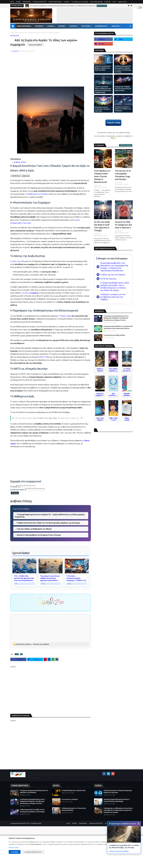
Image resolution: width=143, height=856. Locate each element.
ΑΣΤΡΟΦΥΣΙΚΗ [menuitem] (85, 26)
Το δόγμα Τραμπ (64, 316)
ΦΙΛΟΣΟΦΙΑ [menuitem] (73, 26)
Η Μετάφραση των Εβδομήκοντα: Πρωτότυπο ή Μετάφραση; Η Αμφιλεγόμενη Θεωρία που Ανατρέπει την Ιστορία (118, 810)
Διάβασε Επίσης (20, 162)
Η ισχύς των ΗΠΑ (17, 261)
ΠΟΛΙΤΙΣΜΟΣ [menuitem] (39, 26)
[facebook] (103, 39)
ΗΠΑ (21, 32)
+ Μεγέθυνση (15, 176)
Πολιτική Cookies (14, 847)
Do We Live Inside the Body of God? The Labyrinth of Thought (102, 226)
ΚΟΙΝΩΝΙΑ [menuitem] (50, 26)
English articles (122, 2)
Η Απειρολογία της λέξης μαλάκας (114, 335)
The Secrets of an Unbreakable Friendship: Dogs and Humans (123, 175)
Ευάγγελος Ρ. (15, 51)
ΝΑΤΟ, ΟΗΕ (44, 357)
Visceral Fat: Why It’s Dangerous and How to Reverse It (123, 225)
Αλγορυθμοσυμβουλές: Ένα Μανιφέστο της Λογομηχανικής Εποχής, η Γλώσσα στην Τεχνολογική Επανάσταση (114, 267)
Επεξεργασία (14, 36)
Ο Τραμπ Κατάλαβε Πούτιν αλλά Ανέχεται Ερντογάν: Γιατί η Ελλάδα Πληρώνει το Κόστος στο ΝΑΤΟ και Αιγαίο (114, 286)
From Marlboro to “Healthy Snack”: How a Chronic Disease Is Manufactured (102, 176)
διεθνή (17, 654)
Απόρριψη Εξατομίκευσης (33, 852)
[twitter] (123, 39)
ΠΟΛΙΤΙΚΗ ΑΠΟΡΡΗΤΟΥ (39, 2)
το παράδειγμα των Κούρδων (36, 194)
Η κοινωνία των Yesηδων (70, 799)
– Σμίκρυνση (25, 176)
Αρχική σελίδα (14, 32)
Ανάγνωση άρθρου (35, 45)
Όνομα (13, 486)
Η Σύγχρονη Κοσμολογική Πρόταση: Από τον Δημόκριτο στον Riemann (34, 791)
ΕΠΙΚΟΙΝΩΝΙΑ (27, 2)
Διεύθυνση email (17, 489)
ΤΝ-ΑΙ (114, 2)
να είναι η (30, 293)
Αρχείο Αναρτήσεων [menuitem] (23, 26)
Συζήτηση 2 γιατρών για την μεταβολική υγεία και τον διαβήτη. (112, 297)
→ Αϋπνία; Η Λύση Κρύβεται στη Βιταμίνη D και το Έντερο (38, 535)
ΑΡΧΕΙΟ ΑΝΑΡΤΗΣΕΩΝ (55, 2)
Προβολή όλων (125, 145)
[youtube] (103, 44)
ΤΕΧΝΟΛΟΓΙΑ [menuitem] (115, 26)
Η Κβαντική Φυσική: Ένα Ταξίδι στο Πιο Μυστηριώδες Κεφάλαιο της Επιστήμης (32, 811)
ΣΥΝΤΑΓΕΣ (108, 2)
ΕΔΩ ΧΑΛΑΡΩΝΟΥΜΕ (96, 2)
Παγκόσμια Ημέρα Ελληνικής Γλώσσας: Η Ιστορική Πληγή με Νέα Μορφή (116, 800)
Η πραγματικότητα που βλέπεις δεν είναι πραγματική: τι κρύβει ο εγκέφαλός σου (56, 6)
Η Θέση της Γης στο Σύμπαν (112, 274)
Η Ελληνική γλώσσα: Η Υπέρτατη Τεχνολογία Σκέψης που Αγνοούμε (118, 791)
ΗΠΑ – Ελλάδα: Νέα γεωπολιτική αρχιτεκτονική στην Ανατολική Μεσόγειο (24, 578)
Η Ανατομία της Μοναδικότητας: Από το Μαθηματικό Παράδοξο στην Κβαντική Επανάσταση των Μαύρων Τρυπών (116, 318)
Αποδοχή (14, 852)
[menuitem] (12, 26)
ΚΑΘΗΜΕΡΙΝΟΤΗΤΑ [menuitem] (101, 26)
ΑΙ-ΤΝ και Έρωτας (108, 278)
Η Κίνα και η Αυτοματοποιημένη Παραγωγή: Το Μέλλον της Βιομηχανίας (76, 578)
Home (12, 2)
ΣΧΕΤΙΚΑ (18, 2)
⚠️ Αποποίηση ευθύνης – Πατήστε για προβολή (31, 644)
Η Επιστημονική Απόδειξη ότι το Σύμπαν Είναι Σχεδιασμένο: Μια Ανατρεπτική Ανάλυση (118, 327)
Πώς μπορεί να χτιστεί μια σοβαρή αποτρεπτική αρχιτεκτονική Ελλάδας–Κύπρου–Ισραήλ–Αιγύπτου (50, 578)
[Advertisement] (95, 22)
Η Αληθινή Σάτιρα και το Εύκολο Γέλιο (74, 790)
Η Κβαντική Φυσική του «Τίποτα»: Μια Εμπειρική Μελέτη (74, 809)
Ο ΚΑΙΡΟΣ (66, 2)
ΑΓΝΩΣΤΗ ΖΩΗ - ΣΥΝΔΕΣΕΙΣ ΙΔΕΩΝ (31, 823)
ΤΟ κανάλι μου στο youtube (80, 2)
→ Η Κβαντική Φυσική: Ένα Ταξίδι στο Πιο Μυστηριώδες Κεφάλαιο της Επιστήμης (47, 523)
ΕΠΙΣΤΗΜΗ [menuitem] (61, 26)
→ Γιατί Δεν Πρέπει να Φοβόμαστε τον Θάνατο (33, 529)
